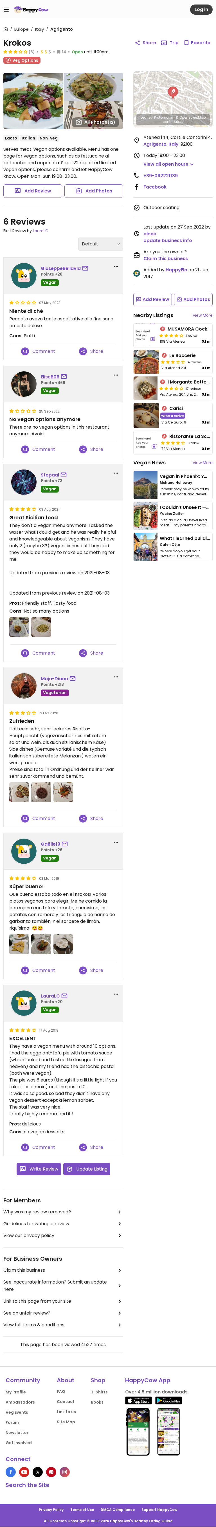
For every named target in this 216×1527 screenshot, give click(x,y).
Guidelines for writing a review (36, 1223)
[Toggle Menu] (6, 9)
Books (97, 1402)
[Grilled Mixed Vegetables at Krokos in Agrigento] (19, 792)
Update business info (167, 240)
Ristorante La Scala (191, 436)
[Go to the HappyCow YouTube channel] (24, 1472)
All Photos (99, 122)
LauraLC (40, 231)
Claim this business (24, 1270)
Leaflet (146, 117)
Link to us (66, 1412)
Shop (98, 1380)
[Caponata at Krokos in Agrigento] (19, 627)
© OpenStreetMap (191, 117)
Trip (174, 42)
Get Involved (19, 1443)
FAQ (61, 1391)
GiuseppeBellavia (61, 268)
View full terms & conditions (33, 1325)
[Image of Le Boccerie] (146, 362)
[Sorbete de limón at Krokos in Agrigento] (63, 944)
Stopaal (50, 475)
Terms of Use (82, 1509)
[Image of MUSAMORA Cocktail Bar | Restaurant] (146, 335)
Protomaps (163, 117)
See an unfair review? (26, 1313)
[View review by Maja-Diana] (23, 685)
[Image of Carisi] (146, 415)
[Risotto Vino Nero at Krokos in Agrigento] (41, 792)
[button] (173, 93)
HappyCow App (147, 1380)
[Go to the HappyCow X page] (38, 1472)
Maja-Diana (54, 678)
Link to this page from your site (37, 1301)
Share (149, 42)
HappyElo (176, 270)
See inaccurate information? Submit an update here (55, 1286)
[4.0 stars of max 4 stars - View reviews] (171, 335)
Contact (66, 1401)
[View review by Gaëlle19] (23, 851)
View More (203, 315)
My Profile (16, 1392)
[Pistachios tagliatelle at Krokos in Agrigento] (41, 627)
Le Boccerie (182, 355)
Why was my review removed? (37, 1212)
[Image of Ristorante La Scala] (146, 443)
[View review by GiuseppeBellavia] (23, 275)
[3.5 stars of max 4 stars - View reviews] (171, 388)
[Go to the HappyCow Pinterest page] (51, 1472)
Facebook (154, 187)
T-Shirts (99, 1392)
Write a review (172, 415)
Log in (201, 9)
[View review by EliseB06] (23, 384)
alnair (150, 234)
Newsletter (17, 1432)
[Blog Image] (146, 485)
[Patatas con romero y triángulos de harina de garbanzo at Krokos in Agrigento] (19, 944)
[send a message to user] (86, 268)
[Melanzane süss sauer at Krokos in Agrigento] (63, 792)
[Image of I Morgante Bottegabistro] (146, 388)
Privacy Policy (51, 1509)
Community (23, 1380)
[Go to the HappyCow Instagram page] (65, 1472)
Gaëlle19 (50, 844)
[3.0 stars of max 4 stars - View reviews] (15, 51)
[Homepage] (31, 10)
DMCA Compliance (118, 1509)
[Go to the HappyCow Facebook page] (11, 1472)
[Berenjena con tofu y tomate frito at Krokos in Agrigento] (41, 944)
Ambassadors (20, 1402)
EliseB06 (50, 377)
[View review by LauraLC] (23, 1003)
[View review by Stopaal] (23, 482)
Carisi (176, 408)
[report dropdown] (116, 266)
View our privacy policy (28, 1235)
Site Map (66, 1422)
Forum (12, 1422)
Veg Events (17, 1412)
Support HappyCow (159, 1509)
